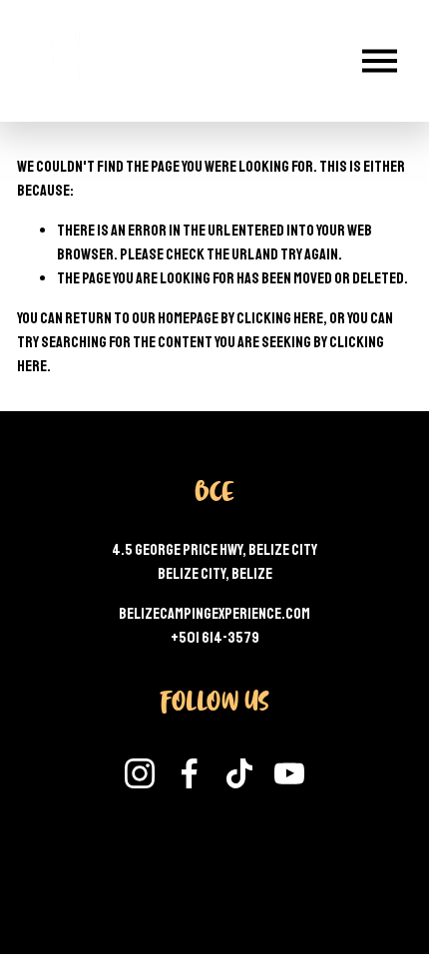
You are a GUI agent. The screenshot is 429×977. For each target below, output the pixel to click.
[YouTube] (289, 773)
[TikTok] (239, 773)
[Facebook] (190, 773)
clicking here (279, 318)
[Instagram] (140, 773)
